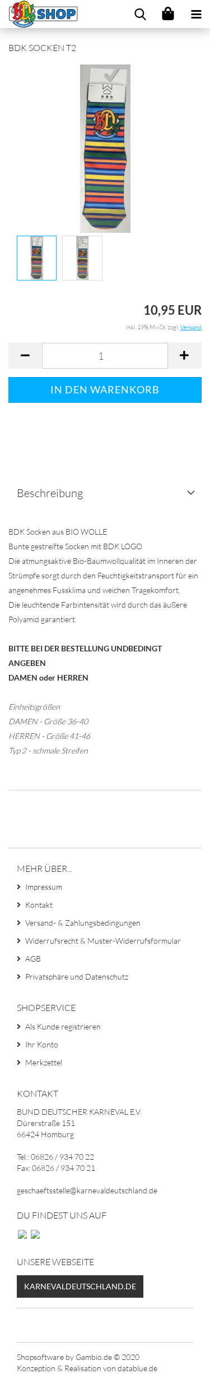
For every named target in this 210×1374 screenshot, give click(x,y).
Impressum (43, 887)
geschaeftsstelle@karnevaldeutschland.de (87, 1190)
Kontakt (39, 904)
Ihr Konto (41, 1044)
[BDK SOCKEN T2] (105, 147)
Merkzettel (43, 1062)
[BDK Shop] (39, 14)
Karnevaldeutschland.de (80, 1286)
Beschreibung (50, 493)
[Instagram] (35, 1233)
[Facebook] (22, 1233)
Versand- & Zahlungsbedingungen (83, 922)
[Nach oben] (179, 1357)
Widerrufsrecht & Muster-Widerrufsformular (103, 940)
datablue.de (137, 1368)
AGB (33, 958)
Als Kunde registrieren (63, 1026)
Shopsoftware (40, 1357)
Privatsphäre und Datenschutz (76, 976)
